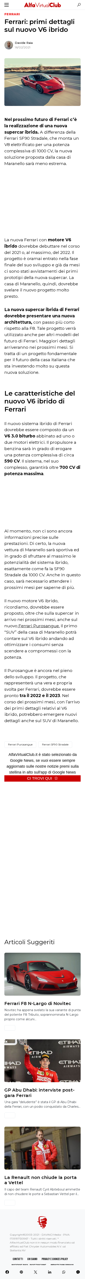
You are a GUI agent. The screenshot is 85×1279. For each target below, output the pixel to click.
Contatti (18, 1259)
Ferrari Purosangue (20, 744)
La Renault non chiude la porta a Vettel (40, 1180)
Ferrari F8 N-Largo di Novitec (37, 1003)
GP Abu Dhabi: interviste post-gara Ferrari (39, 1092)
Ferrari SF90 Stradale (55, 744)
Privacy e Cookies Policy (55, 1259)
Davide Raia (24, 42)
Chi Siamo (32, 1259)
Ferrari (12, 14)
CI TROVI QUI (39, 778)
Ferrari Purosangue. (38, 625)
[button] (6, 5)
